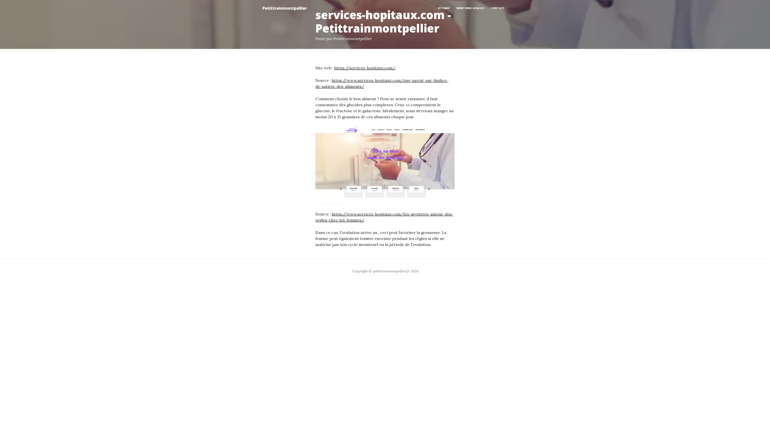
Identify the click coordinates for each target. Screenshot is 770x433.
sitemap (444, 8)
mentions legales (470, 8)
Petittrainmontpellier (284, 8)
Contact (498, 8)
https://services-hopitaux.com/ (364, 67)
